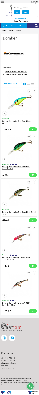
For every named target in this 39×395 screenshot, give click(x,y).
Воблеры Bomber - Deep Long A (16, 74)
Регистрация (23, 21)
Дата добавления (10, 84)
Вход (16, 21)
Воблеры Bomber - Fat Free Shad (16, 72)
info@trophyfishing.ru (8, 363)
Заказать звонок (20, 18)
